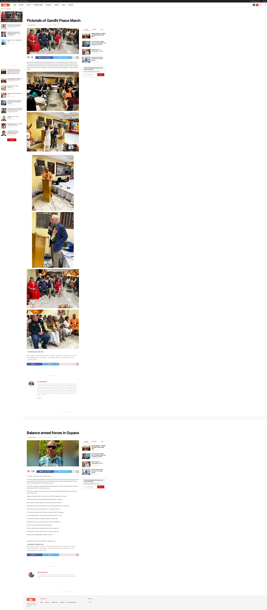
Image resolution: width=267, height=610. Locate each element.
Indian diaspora (67, 355)
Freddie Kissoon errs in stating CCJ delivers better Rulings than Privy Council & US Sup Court (14, 110)
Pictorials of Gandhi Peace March (10, 18)
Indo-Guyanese (65, 357)
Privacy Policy (11, 1)
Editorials (48, 4)
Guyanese (52, 355)
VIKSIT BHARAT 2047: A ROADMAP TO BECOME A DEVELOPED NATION (13, 132)
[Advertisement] (11, 55)
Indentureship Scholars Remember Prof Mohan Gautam (97, 59)
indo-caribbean (43, 357)
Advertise (6, 1)
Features (70, 4)
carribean (32, 355)
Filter (20, 8)
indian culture (59, 355)
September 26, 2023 (42, 25)
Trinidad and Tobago (32, 359)
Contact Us (17, 1)
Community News (38, 4)
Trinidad (72, 357)
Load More (11, 139)
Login (265, 1)
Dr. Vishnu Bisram (32, 25)
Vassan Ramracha (32, 437)
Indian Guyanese (67, 546)
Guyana (47, 355)
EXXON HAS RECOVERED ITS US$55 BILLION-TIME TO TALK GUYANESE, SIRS (13, 33)
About (2, 1)
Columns (20, 4)
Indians (74, 355)
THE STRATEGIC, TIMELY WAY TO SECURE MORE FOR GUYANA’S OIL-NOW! (14, 102)
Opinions (56, 4)
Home (14, 4)
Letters (28, 4)
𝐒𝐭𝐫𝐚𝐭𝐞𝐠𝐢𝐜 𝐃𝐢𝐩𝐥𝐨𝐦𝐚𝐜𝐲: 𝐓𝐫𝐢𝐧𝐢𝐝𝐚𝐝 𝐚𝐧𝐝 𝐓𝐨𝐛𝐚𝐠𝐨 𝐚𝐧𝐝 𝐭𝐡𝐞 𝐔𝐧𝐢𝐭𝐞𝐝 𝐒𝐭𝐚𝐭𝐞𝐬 (98, 35)
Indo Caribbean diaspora (32, 357)
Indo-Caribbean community (54, 357)
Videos (63, 4)
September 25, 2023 (42, 437)
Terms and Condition (24, 1)
